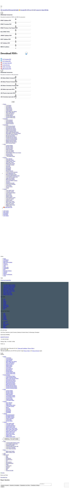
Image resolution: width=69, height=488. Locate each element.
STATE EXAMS (9, 470)
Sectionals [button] (5, 118)
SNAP (4, 302)
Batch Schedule (9, 149)
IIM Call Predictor (11, 174)
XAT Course (8, 193)
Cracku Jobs (5, 267)
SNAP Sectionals (9, 122)
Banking (5, 307)
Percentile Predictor (7, 270)
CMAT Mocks (9, 110)
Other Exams (6, 454)
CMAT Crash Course (10, 427)
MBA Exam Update (10, 451)
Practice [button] (5, 157)
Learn (4, 389)
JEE (7, 469)
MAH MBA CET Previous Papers (13, 133)
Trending (8, 181)
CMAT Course (9, 200)
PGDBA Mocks (9, 115)
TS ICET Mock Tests (10, 116)
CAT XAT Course (10, 198)
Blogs (4, 449)
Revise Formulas (9, 170)
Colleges (5, 413)
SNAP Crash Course (7, 293)
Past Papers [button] (5, 124)
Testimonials (6, 268)
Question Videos (9, 147)
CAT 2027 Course (10, 191)
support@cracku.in (5, 337)
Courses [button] (5, 189)
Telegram (5, 272)
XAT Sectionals (9, 121)
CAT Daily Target (10, 160)
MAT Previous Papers (10, 143)
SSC (4, 308)
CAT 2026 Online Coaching (9, 284)
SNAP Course (9, 195)
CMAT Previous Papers (11, 130)
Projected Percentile (10, 183)
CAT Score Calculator (10, 184)
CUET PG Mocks (10, 113)
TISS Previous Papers (10, 383)
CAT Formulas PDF (6, 59)
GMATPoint (6, 259)
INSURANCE (9, 459)
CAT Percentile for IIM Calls (12, 446)
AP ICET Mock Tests (10, 117)
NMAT (4, 301)
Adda (4, 266)
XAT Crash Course (7, 292)
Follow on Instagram (7, 274)
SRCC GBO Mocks (10, 112)
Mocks (4, 356)
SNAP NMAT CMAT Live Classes (13, 152)
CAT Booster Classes (10, 395)
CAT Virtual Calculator (11, 448)
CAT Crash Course (10, 190)
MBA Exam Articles (10, 179)
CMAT (4, 303)
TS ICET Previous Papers (11, 138)
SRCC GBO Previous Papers (12, 132)
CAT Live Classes (10, 150)
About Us (5, 263)
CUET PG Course (10, 203)
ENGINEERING (9, 463)
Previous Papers (6, 374)
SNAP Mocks (9, 107)
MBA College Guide (10, 452)
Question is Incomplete (14, 485)
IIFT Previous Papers (10, 135)
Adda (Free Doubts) (10, 178)
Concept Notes (9, 153)
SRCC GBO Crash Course (9, 290)
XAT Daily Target (10, 162)
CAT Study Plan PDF (7, 63)
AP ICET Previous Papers (11, 139)
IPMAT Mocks (9, 365)
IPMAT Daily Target (10, 163)
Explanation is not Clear (25, 485)
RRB (7, 457)
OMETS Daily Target (10, 161)
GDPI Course (9, 206)
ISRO (7, 464)
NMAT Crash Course (7, 294)
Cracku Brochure (6, 64)
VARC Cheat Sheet (6, 66)
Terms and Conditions (22, 348)
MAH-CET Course (10, 201)
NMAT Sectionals (10, 123)
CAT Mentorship (10, 173)
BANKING (8, 458)
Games (7, 187)
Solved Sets (8, 167)
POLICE (8, 466)
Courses (5, 422)
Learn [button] (4, 144)
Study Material (9, 158)
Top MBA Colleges (10, 417)
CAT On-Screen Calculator (12, 172)
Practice (5, 401)
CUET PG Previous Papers (12, 134)
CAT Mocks (8, 105)
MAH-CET (5, 305)
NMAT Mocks (9, 109)
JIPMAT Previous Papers (11, 141)
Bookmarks (8, 168)
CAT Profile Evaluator (12, 177)
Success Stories (9, 186)
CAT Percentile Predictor (12, 175)
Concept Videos (9, 145)
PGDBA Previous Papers (11, 136)
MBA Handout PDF (6, 68)
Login (13, 101)
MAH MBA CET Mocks (11, 111)
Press (4, 269)
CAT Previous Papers (10, 126)
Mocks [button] (4, 104)
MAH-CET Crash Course (8, 289)
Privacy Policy (31, 348)
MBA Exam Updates (7, 262)
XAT (4, 300)
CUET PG (5, 321)
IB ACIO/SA (9, 462)
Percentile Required (10, 414)
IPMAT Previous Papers (11, 140)
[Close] (2, 13)
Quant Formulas (9, 155)
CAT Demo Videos (11, 156)
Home (4, 258)
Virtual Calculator (9, 418)
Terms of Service (35, 350)
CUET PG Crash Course (8, 288)
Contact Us (5, 264)
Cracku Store (9, 185)
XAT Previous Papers (10, 127)
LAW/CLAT (8, 465)
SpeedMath (8, 169)
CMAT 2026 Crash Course (9, 287)
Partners (5, 273)
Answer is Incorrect (5, 485)
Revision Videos (9, 146)
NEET (7, 468)
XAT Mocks (8, 106)
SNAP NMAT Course (10, 197)
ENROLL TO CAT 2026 (11, 439)
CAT (4, 299)
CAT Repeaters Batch (10, 192)
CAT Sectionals (9, 120)
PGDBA (5, 319)
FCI (7, 460)
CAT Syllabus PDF (6, 61)
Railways (5, 327)
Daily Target (8, 403)
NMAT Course (9, 196)
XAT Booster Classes (10, 396)
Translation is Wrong (35, 485)
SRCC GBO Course (10, 202)
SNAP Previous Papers (11, 128)
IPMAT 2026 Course (10, 204)
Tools (4, 441)
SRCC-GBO (6, 324)
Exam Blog (5, 261)
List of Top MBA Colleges (11, 180)
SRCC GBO (6, 306)
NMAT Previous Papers (11, 129)
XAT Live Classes (10, 151)
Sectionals (8, 166)
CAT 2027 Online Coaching (9, 286)
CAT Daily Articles (10, 164)
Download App (4, 477)
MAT (4, 326)
